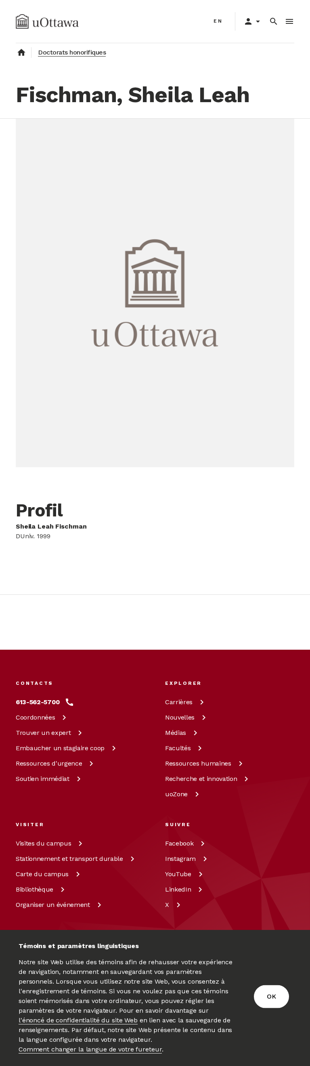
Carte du (42, 874)
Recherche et (201, 779)
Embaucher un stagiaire (60, 748)
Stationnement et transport (69, 858)
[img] (47, 21)
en (218, 21)
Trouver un (43, 733)
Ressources (49, 763)
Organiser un (53, 905)
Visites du (43, 843)
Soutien (42, 779)
